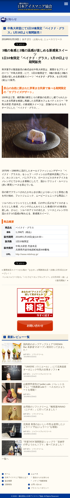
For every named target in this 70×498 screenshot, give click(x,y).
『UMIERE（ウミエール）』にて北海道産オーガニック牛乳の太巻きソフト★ (44, 368)
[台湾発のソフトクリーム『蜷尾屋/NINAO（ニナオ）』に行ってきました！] (12, 412)
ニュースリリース (53, 39)
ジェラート (36, 374)
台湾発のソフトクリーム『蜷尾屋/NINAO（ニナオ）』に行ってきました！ (44, 408)
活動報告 (8, 484)
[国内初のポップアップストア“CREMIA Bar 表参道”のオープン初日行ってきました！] (12, 352)
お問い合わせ (36, 484)
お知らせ (37, 39)
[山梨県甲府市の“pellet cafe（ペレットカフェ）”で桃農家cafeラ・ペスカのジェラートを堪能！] (12, 392)
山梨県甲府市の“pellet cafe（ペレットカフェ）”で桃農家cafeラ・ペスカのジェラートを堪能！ (44, 387)
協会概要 (8, 481)
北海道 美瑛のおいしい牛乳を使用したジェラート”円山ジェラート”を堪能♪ (44, 425)
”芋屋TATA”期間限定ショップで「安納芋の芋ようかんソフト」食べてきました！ (43, 443)
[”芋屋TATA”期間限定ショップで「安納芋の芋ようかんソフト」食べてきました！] (12, 447)
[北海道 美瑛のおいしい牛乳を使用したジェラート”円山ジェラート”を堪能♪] (12, 430)
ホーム (7, 474)
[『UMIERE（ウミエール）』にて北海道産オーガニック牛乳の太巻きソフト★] (12, 372)
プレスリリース (45, 374)
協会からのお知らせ (41, 477)
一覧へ (5, 458)
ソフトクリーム (37, 354)
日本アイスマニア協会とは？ (16, 477)
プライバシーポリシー (40, 488)
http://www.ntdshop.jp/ (27, 254)
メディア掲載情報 (40, 481)
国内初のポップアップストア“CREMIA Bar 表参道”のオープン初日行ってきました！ (44, 347)
